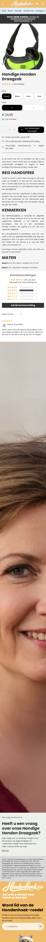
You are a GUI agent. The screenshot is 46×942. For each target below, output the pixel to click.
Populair (18, 11)
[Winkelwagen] (43, 3)
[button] (37, 3)
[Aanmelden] (40, 926)
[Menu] (3, 3)
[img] (7, 321)
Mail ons (5, 850)
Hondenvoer (28, 11)
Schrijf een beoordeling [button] (23, 305)
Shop (4, 11)
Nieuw (10, 11)
